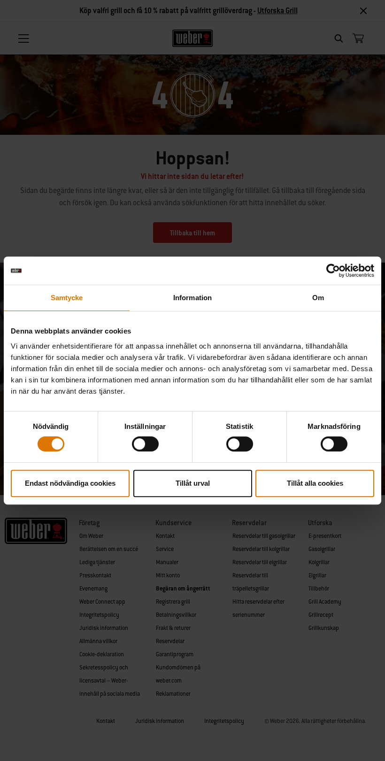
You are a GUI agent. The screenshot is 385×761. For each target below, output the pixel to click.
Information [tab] (192, 298)
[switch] (145, 443)
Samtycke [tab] (67, 298)
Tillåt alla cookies (315, 483)
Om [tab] (318, 298)
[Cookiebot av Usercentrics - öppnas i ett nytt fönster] (333, 271)
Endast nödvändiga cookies (70, 483)
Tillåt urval (193, 483)
